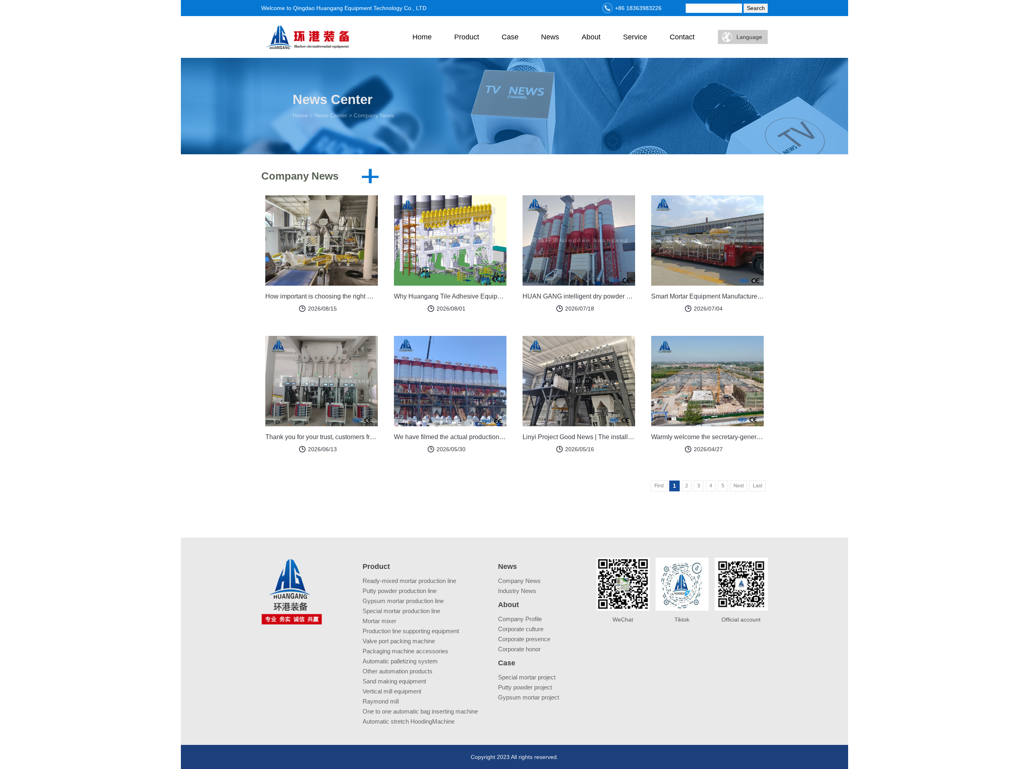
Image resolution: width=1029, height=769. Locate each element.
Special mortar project (526, 677)
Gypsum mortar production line (403, 600)
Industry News (517, 590)
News (550, 37)
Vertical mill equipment (392, 691)
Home (422, 37)
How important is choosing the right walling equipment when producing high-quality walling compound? (321, 296)
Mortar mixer (379, 621)
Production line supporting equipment (411, 631)
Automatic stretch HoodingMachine (409, 721)
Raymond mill (381, 701)
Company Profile (520, 619)
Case (510, 37)
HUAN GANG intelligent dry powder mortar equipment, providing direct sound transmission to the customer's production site (579, 296)
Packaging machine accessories (405, 651)
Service (635, 37)
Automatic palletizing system (400, 661)
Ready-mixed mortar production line (409, 580)
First (659, 486)
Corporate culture (520, 629)
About (591, 37)
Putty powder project (525, 687)
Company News (519, 580)
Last (757, 486)
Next (739, 486)
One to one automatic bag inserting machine (420, 711)
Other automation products (398, 671)
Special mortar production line (401, 610)
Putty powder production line (400, 590)
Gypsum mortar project (528, 697)
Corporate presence (524, 639)
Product (466, 37)
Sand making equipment (394, 681)
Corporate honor (519, 649)
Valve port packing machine (399, 641)
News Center (330, 115)
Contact (682, 37)
